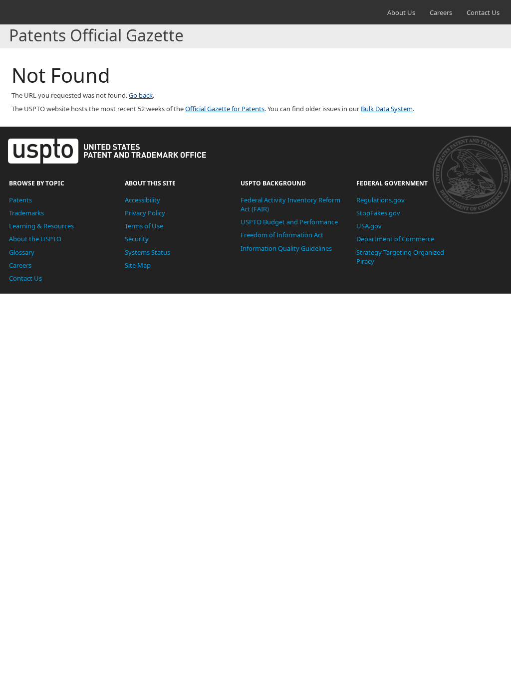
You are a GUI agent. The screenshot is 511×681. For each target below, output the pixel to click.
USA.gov (369, 225)
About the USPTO (35, 238)
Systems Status (147, 252)
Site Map (138, 265)
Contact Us (483, 12)
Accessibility (142, 199)
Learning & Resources (41, 225)
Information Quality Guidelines (286, 248)
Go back (141, 95)
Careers (441, 12)
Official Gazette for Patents (224, 108)
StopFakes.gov (378, 212)
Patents (20, 199)
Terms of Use (144, 225)
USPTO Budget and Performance (289, 221)
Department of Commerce (395, 238)
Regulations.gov (380, 199)
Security (137, 238)
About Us (401, 12)
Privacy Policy (145, 212)
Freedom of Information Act (282, 234)
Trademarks (26, 212)
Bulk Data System (387, 108)
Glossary (21, 252)
